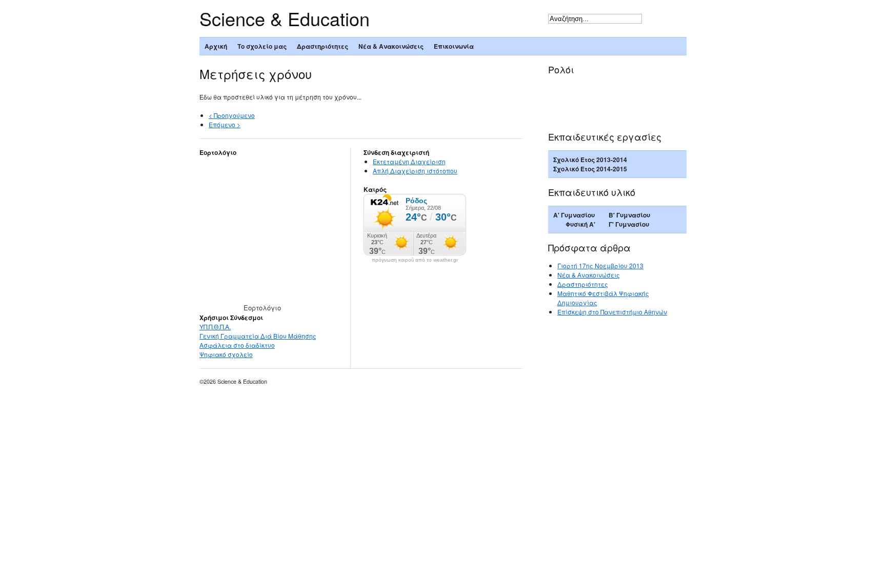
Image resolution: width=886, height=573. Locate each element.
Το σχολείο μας (262, 46)
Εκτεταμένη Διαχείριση (409, 161)
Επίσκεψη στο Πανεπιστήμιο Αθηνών (612, 311)
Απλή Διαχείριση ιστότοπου (415, 170)
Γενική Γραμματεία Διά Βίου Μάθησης (257, 335)
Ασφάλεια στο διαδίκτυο (237, 345)
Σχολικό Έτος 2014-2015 (590, 168)
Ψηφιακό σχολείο (226, 354)
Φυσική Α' (580, 224)
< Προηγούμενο (232, 115)
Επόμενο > (224, 124)
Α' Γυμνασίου (574, 215)
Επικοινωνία (454, 46)
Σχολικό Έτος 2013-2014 (590, 159)
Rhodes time (597, 88)
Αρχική (216, 46)
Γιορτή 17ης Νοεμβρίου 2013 (600, 265)
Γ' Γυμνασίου (629, 224)
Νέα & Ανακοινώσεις (391, 46)
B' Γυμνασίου (629, 215)
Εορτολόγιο (262, 307)
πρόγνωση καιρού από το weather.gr (415, 260)
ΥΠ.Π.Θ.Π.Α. (215, 326)
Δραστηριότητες (322, 46)
